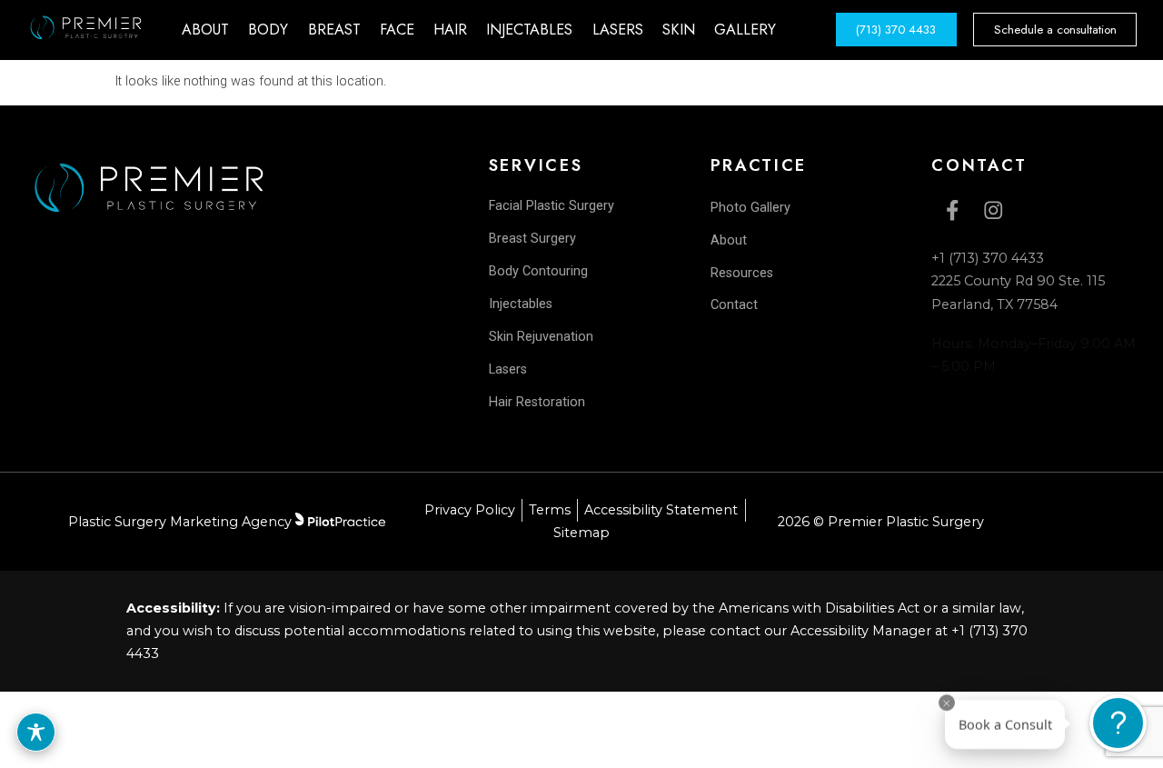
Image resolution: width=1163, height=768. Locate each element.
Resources (742, 273)
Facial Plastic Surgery (551, 206)
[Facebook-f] (951, 210)
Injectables (520, 304)
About (729, 240)
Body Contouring (538, 271)
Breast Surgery (532, 238)
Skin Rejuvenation (541, 336)
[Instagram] (992, 210)
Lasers (508, 369)
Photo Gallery (750, 207)
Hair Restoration (537, 402)
